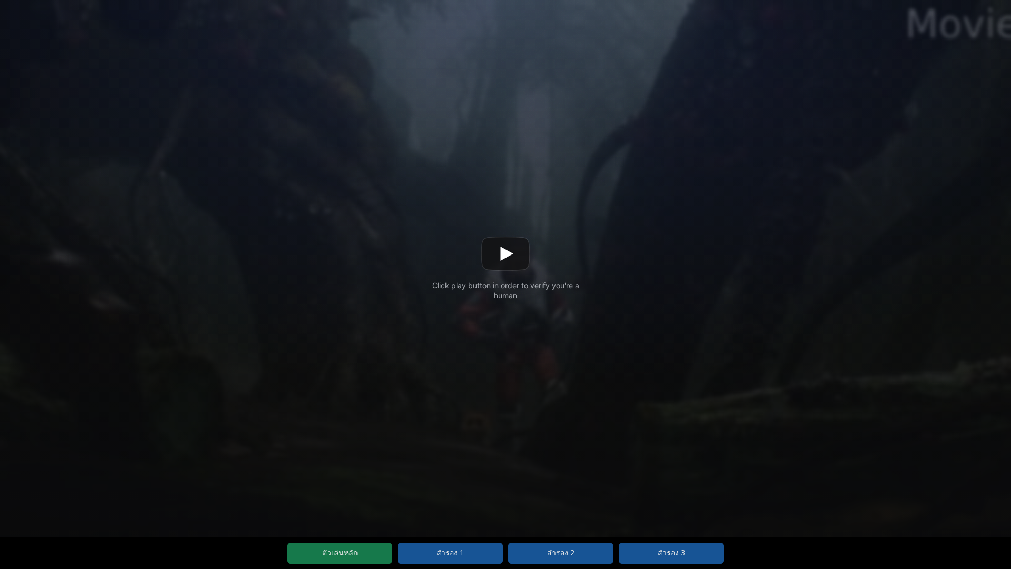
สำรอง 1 (450, 553)
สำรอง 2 (560, 553)
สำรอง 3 (671, 553)
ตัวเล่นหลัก (340, 553)
